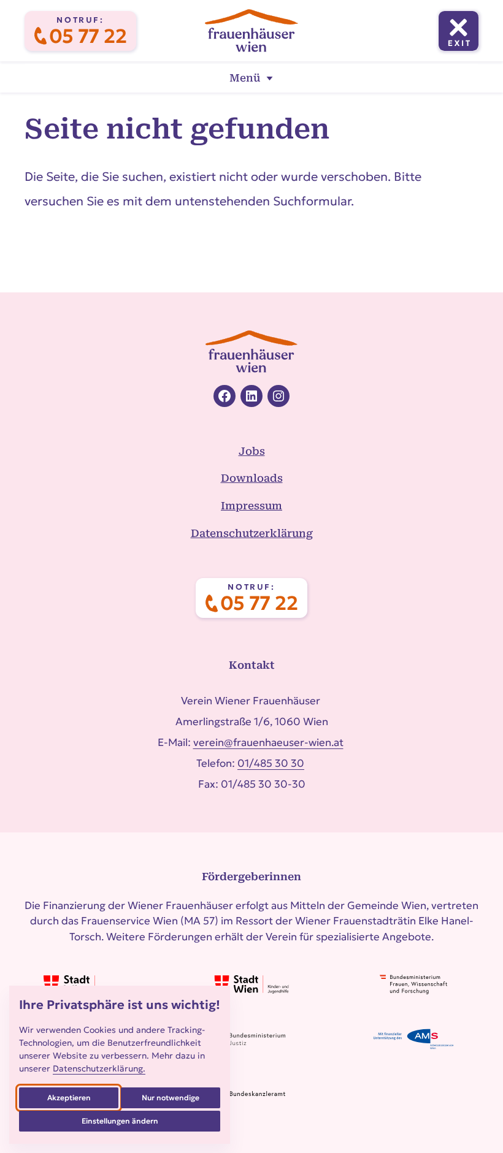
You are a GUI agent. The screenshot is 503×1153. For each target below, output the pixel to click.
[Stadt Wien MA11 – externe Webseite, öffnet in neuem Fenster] (251, 984)
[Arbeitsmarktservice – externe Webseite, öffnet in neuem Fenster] (413, 1039)
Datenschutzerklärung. (99, 1068)
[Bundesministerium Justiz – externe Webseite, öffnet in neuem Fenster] (251, 1039)
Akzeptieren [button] (69, 1097)
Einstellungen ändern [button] (120, 1120)
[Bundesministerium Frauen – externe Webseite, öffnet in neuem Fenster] (413, 984)
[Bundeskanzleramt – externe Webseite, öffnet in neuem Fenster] (251, 1093)
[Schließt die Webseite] (458, 31)
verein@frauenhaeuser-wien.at (268, 742)
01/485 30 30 (270, 763)
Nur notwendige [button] (170, 1097)
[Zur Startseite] (251, 30)
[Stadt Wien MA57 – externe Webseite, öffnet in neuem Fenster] (89, 984)
